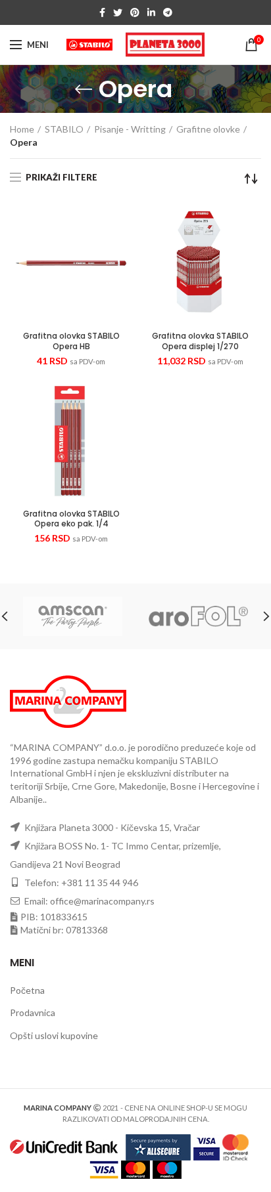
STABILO (64, 129)
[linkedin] (151, 12)
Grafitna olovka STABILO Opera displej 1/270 (200, 341)
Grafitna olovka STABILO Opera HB (71, 341)
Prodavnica (32, 1012)
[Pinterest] (134, 12)
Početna (27, 990)
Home (22, 129)
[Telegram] (167, 12)
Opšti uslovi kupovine (54, 1035)
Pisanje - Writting (130, 129)
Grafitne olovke (208, 129)
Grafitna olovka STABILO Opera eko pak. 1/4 (71, 519)
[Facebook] (102, 12)
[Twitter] (117, 12)
